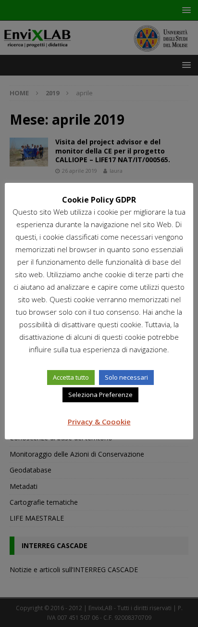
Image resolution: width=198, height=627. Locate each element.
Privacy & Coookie (99, 421)
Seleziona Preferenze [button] (100, 394)
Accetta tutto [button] (71, 377)
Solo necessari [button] (126, 377)
